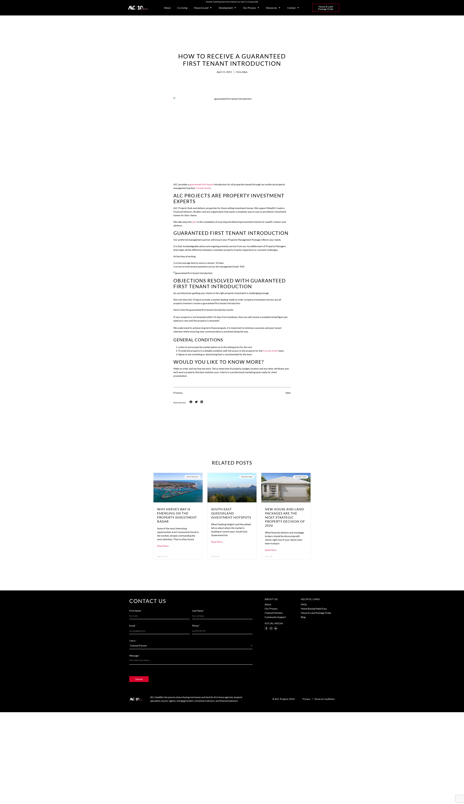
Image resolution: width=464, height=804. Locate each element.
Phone (196, 625)
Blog (303, 617)
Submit (139, 679)
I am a (133, 640)
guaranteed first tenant (201, 184)
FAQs (304, 604)
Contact (291, 7)
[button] (191, 402)
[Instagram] (271, 628)
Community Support (275, 617)
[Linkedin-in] (276, 628)
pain (194, 221)
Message (134, 655)
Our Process (249, 7)
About (167, 7)
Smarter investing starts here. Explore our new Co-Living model (232, 1)
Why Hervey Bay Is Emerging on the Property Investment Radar (177, 515)
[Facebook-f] (266, 628)
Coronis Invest (203, 188)
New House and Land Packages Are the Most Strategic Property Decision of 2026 (285, 517)
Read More (163, 546)
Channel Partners (274, 612)
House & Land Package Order (316, 612)
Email (133, 625)
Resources (271, 7)
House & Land (201, 7)
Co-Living (182, 7)
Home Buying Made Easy (314, 608)
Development (226, 7)
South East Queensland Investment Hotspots (231, 513)
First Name (135, 610)
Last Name (198, 610)
